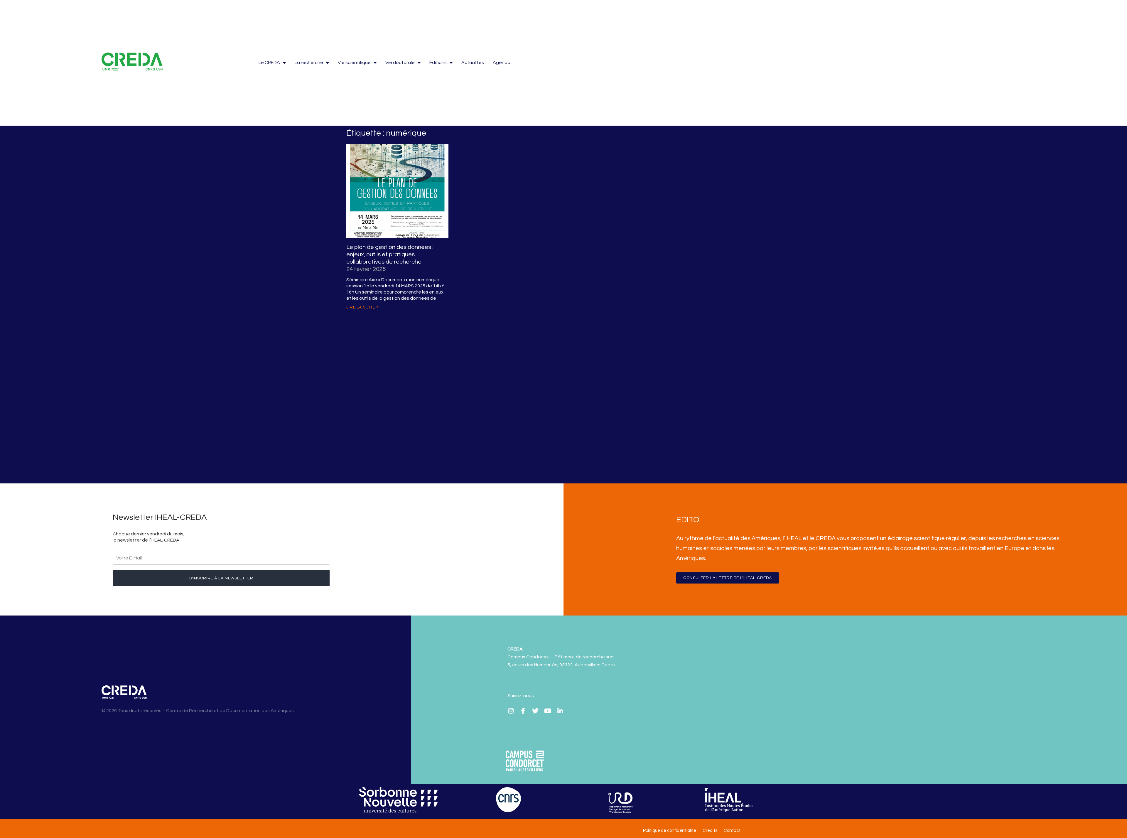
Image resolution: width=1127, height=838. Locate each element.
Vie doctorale (400, 62)
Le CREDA (269, 62)
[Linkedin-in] (560, 711)
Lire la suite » (362, 307)
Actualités (472, 62)
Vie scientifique (354, 62)
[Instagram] (510, 711)
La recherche (309, 62)
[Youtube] (547, 711)
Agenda (501, 62)
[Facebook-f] (523, 711)
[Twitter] (535, 711)
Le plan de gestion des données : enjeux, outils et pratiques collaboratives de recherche (389, 254)
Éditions (438, 62)
